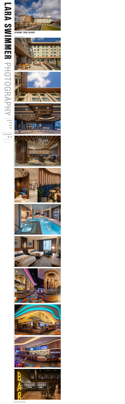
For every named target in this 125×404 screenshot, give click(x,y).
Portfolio (9, 120)
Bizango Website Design (7, 142)
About (10, 125)
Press (10, 123)
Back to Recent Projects (19, 402)
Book (10, 128)
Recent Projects (7, 134)
